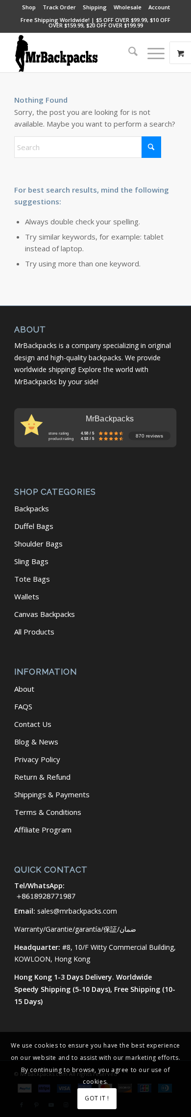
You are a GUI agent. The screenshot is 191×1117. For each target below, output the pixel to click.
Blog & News (36, 741)
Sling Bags (31, 561)
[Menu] (151, 52)
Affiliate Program (43, 829)
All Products (34, 631)
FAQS (23, 706)
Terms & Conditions (47, 812)
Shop (29, 7)
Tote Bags (32, 579)
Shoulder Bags (38, 543)
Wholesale (128, 7)
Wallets (26, 596)
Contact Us (32, 724)
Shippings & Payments (52, 794)
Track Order (59, 7)
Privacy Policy (37, 759)
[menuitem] (29, 7)
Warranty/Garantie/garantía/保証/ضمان (75, 929)
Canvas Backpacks (44, 614)
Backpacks (31, 508)
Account (159, 7)
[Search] (128, 52)
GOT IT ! (97, 1098)
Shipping (95, 7)
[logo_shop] (79, 52)
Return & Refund (42, 777)
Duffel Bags (33, 526)
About (24, 689)
